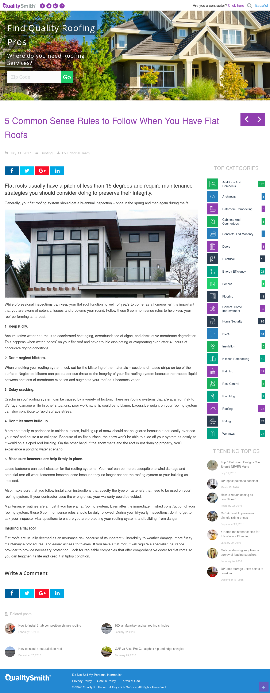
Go (67, 77)
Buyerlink (118, 687)
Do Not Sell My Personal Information (97, 675)
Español (261, 5)
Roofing (46, 152)
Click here (236, 5)
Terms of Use (130, 681)
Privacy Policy (82, 681)
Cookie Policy (106, 681)
